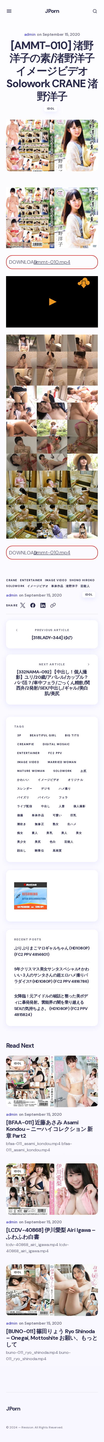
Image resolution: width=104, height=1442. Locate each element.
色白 (53, 841)
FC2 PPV (55, 753)
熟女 (56, 824)
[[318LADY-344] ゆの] (52, 634)
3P (19, 735)
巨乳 (73, 815)
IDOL (51, 108)
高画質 (57, 850)
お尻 (84, 771)
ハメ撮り (65, 788)
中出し (45, 806)
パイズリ (23, 797)
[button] (9, 11)
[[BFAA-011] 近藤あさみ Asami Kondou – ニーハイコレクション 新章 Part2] (52, 1081)
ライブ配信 (25, 806)
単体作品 (57, 586)
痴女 (20, 833)
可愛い (57, 815)
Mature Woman (31, 771)
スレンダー (25, 788)
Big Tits (72, 735)
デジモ (45, 788)
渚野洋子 (72, 586)
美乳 (49, 833)
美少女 (21, 841)
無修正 (39, 824)
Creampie (25, 744)
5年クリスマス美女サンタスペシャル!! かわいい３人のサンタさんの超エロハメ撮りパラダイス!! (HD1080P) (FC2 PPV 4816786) (51, 975)
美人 (64, 833)
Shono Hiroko (82, 580)
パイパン (44, 797)
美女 (79, 833)
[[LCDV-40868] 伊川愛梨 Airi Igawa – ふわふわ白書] (52, 1189)
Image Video (56, 580)
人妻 (62, 806)
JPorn (52, 11)
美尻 (38, 841)
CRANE (11, 580)
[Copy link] (53, 605)
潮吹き (21, 824)
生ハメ (71, 824)
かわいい (23, 779)
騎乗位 (39, 850)
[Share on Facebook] (33, 605)
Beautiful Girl (43, 735)
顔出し (21, 850)
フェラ (63, 797)
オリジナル (75, 779)
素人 (35, 833)
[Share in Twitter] (23, 605)
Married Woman (62, 762)
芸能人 (85, 586)
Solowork (15, 586)
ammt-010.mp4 (52, 262)
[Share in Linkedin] (43, 605)
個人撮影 (79, 806)
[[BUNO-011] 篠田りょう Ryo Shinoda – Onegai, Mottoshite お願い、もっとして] (52, 1290)
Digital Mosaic (56, 744)
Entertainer (31, 580)
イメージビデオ (38, 586)
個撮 (20, 815)
